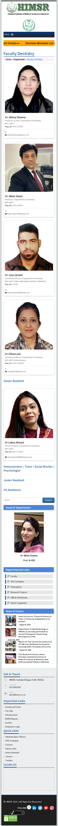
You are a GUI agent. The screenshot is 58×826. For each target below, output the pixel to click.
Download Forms (13, 707)
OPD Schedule (17, 581)
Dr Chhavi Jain (13, 353)
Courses (9, 744)
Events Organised (18, 603)
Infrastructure (11, 715)
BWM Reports (11, 719)
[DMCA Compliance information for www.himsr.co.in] (14, 812)
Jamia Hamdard (12, 752)
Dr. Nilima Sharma (15, 117)
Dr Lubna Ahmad (14, 442)
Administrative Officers (15, 737)
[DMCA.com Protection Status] (11, 818)
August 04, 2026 (25, 650)
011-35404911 (15, 687)
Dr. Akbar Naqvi (14, 196)
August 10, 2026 (24, 625)
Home (8, 59)
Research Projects (19, 592)
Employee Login (12, 726)
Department (19, 59)
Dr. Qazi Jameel (14, 275)
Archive (8, 723)
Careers (8, 756)
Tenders (9, 760)
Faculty (14, 576)
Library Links (10, 748)
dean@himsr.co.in (17, 695)
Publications (16, 587)
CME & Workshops (19, 597)
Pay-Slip (9, 711)
